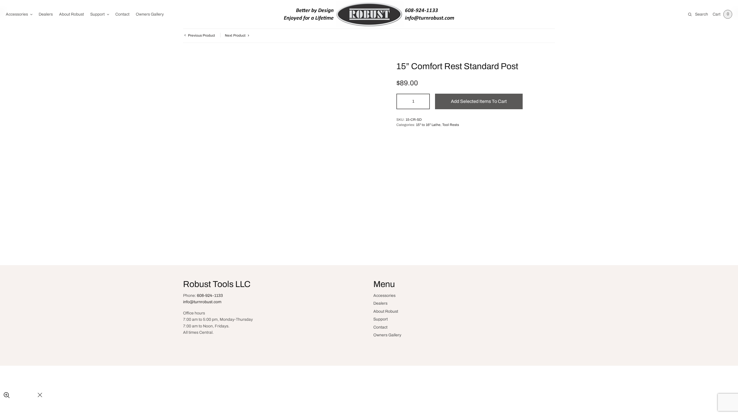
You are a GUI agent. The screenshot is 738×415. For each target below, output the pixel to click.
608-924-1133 (210, 295)
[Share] (20, 395)
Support (97, 14)
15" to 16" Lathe (428, 125)
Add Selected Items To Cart (479, 101)
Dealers (46, 14)
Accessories (17, 14)
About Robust (71, 14)
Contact (122, 14)
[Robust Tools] (369, 14)
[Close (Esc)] (39, 395)
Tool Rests (450, 125)
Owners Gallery (150, 14)
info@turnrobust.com (202, 302)
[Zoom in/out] (6, 395)
